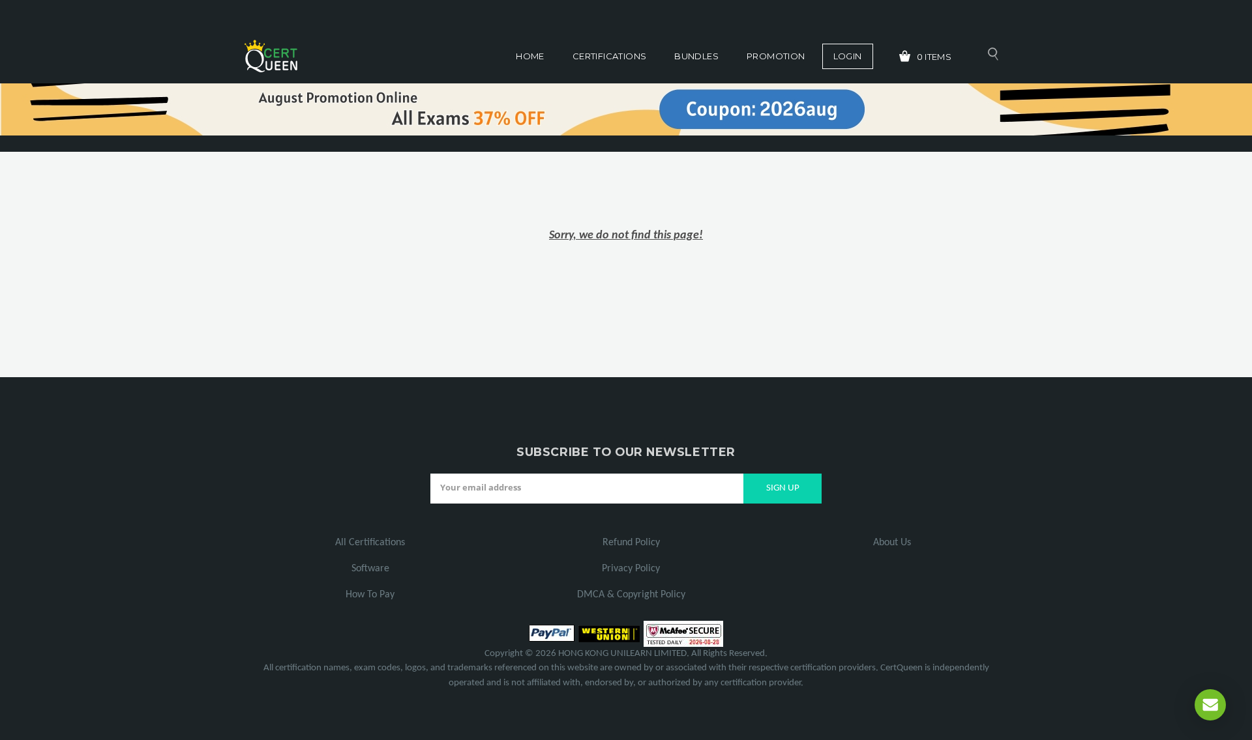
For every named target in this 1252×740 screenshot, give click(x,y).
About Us (892, 542)
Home (530, 56)
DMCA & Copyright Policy (631, 595)
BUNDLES (696, 56)
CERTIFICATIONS (609, 56)
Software (370, 568)
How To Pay (370, 595)
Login (847, 56)
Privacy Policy (631, 568)
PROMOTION (776, 56)
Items (934, 56)
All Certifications (370, 542)
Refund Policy (631, 542)
